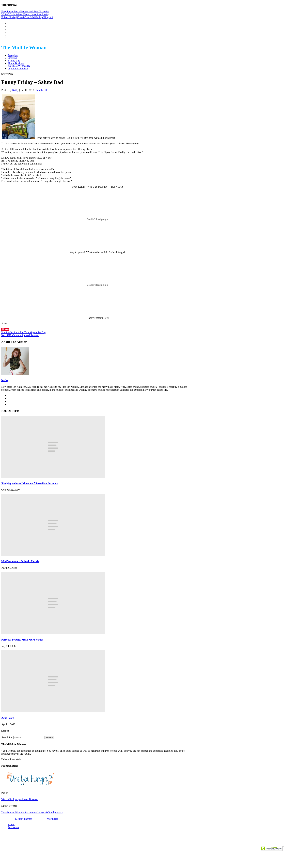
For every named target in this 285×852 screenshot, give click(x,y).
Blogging (13, 55)
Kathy (15, 90)
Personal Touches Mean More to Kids (22, 639)
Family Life (14, 60)
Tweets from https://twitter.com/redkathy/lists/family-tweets (32, 812)
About (11, 824)
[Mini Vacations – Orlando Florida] (53, 554)
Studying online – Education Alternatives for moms (29, 483)
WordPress (52, 818)
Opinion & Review (18, 68)
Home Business (16, 63)
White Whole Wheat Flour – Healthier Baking (25, 14)
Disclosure (13, 827)
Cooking (12, 58)
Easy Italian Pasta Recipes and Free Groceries (25, 11)
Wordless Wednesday (19, 65)
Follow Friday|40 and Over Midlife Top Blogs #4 (27, 17)
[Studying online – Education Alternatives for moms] (53, 476)
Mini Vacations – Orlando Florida (20, 561)
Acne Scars (7, 718)
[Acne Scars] (53, 711)
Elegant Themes (23, 818)
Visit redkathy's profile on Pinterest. (19, 799)
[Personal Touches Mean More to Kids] (53, 633)
